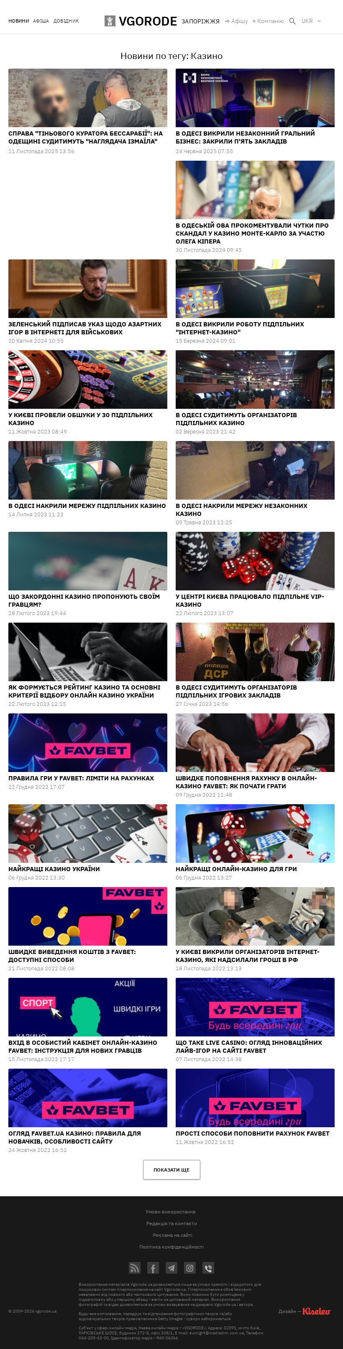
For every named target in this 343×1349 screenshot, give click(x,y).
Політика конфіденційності (171, 1247)
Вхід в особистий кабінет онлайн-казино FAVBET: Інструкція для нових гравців (82, 1046)
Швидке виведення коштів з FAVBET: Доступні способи (72, 956)
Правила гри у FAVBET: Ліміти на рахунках (81, 778)
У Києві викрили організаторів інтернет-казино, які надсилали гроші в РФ (248, 956)
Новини (18, 21)
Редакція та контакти (171, 1223)
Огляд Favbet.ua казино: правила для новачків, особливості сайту (74, 1137)
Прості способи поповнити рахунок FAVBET (253, 1133)
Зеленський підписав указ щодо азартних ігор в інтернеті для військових (84, 328)
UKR (307, 21)
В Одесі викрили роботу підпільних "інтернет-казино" (240, 328)
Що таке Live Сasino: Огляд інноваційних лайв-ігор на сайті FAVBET (249, 1046)
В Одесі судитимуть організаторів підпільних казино (236, 419)
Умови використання (170, 1211)
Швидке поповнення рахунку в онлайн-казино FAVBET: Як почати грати (246, 782)
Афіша (41, 21)
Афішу (239, 21)
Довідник (66, 21)
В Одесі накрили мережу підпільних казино (87, 506)
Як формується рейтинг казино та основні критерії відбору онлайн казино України (84, 691)
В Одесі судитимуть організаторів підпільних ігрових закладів (236, 691)
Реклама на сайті (172, 1235)
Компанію (270, 21)
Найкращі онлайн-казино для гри (236, 869)
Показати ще (171, 1170)
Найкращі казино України (54, 869)
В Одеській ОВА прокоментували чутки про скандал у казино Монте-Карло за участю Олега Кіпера (252, 233)
